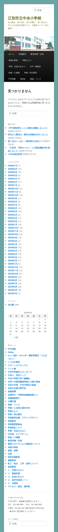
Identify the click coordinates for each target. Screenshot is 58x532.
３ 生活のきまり (16, 476)
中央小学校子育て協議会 (19, 378)
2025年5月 (12, 211)
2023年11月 (13, 270)
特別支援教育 (14, 456)
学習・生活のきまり (17, 66)
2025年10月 (13, 195)
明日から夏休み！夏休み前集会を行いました (28, 134)
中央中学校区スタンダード (20, 371)
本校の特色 (13, 60)
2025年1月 (12, 224)
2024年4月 (12, 253)
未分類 (11, 304)
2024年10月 (13, 234)
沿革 (10, 453)
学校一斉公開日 (30, 72)
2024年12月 (13, 227)
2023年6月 (12, 286)
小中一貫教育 (35, 66)
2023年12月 (13, 267)
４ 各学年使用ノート (18, 479)
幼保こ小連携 (14, 72)
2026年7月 (12, 165)
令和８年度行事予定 (17, 388)
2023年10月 (13, 273)
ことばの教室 (14, 361)
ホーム (11, 54)
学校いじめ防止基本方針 (19, 407)
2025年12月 (13, 188)
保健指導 (12, 391)
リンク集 (12, 368)
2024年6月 (12, 247)
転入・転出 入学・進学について (23, 463)
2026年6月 (12, 168)
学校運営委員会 (15, 424)
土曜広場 (12, 401)
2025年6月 (12, 208)
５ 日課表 (13, 483)
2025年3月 (12, 217)
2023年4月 (12, 293)
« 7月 (16, 337)
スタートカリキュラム (18, 365)
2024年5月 (12, 250)
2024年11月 (13, 230)
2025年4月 (12, 214)
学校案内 (22, 54)
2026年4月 (12, 175)
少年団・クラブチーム (18, 433)
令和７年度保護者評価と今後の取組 (24, 381)
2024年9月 (12, 237)
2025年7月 (12, 204)
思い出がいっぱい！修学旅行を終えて (25, 141)
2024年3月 (12, 257)
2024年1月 (12, 263)
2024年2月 (12, 260)
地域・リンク (35, 78)
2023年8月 (12, 280)
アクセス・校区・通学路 (19, 486)
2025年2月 (12, 221)
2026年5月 (12, 172)
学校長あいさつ (15, 427)
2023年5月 (12, 289)
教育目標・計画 (37, 54)
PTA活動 (12, 78)
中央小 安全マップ (17, 375)
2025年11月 (13, 191)
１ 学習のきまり (16, 469)
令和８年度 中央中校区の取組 (22, 384)
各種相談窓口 (14, 397)
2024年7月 (12, 244)
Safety (22, 78)
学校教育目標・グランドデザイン (23, 417)
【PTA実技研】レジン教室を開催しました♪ (27, 127)
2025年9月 (12, 198)
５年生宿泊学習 (15, 154)
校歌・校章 (13, 450)
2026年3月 (12, 178)
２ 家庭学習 (14, 473)
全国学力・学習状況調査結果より (23, 394)
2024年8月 (12, 240)
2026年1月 (12, 185)
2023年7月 (12, 283)
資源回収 (12, 460)
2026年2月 (12, 181)
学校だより (27, 60)
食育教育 (12, 466)
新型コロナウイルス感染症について (24, 443)
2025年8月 (12, 201)
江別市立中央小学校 (24, 17)
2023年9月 (12, 276)
